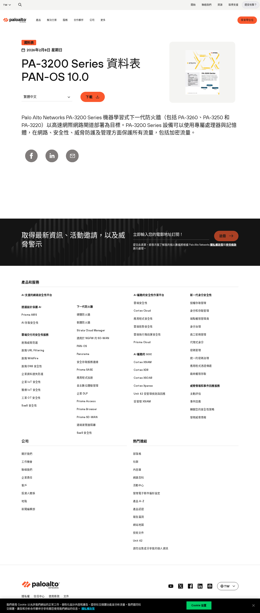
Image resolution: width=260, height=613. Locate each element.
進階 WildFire (30, 358)
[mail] (72, 155)
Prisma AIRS (29, 314)
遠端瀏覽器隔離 (86, 424)
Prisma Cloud (142, 342)
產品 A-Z (138, 501)
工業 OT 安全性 (31, 397)
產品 (38, 20)
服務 (65, 20)
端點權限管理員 (199, 318)
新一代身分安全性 (201, 295)
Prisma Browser (87, 409)
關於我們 (27, 453)
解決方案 (52, 20)
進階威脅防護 (30, 342)
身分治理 (195, 326)
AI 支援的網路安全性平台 (37, 295)
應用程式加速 (85, 377)
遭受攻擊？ (251, 4)
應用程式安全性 (143, 318)
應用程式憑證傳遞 (201, 365)
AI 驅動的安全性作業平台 (149, 295)
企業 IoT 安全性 (31, 381)
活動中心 (138, 485)
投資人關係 (28, 493)
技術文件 (138, 532)
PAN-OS (82, 346)
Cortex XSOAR (143, 377)
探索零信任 (247, 20)
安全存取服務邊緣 (88, 361)
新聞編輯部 (28, 509)
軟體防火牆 (83, 322)
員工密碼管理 (198, 334)
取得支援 (233, 4)
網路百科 (138, 477)
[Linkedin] (51, 155)
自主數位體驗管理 (88, 385)
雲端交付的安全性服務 (35, 334)
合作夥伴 (78, 20)
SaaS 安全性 (29, 405)
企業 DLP (82, 393)
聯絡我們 (206, 4)
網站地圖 (138, 524)
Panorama (83, 354)
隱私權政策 (216, 244)
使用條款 (231, 244)
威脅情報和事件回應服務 (205, 385)
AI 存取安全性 (30, 322)
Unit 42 (137, 540)
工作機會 (27, 461)
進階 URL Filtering (33, 350)
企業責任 (27, 477)
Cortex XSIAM (143, 362)
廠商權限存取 (198, 373)
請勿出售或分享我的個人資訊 (150, 548)
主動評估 (195, 393)
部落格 (137, 453)
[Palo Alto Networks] (15, 20)
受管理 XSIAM (142, 401)
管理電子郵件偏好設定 (146, 493)
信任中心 (39, 596)
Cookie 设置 (198, 605)
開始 (193, 4)
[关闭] (253, 605)
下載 (89, 97)
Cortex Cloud (142, 310)
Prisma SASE (85, 369)
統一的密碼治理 (199, 358)
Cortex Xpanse (143, 385)
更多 (103, 20)
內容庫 (137, 469)
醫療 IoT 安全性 (31, 389)
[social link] (170, 586)
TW (5, 4)
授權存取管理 (198, 302)
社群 (136, 461)
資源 (220, 4)
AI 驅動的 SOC (143, 354)
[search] (20, 4)
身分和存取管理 (199, 310)
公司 (92, 20)
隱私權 (26, 596)
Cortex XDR (141, 369)
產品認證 (138, 509)
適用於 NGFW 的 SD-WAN (93, 338)
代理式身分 (197, 342)
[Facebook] (31, 155)
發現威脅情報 (198, 417)
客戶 (24, 485)
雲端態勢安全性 (143, 326)
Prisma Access (86, 401)
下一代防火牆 (85, 306)
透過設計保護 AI (31, 307)
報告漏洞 (138, 516)
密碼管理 (195, 350)
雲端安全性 (140, 302)
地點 (24, 501)
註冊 (222, 236)
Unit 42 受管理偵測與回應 (149, 393)
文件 (66, 596)
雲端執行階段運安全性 (147, 334)
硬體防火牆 (83, 314)
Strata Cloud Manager (91, 330)
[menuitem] (18, 20)
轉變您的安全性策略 (202, 409)
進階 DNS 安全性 (32, 366)
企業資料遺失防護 (32, 373)
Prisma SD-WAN (87, 417)
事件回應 (195, 401)
